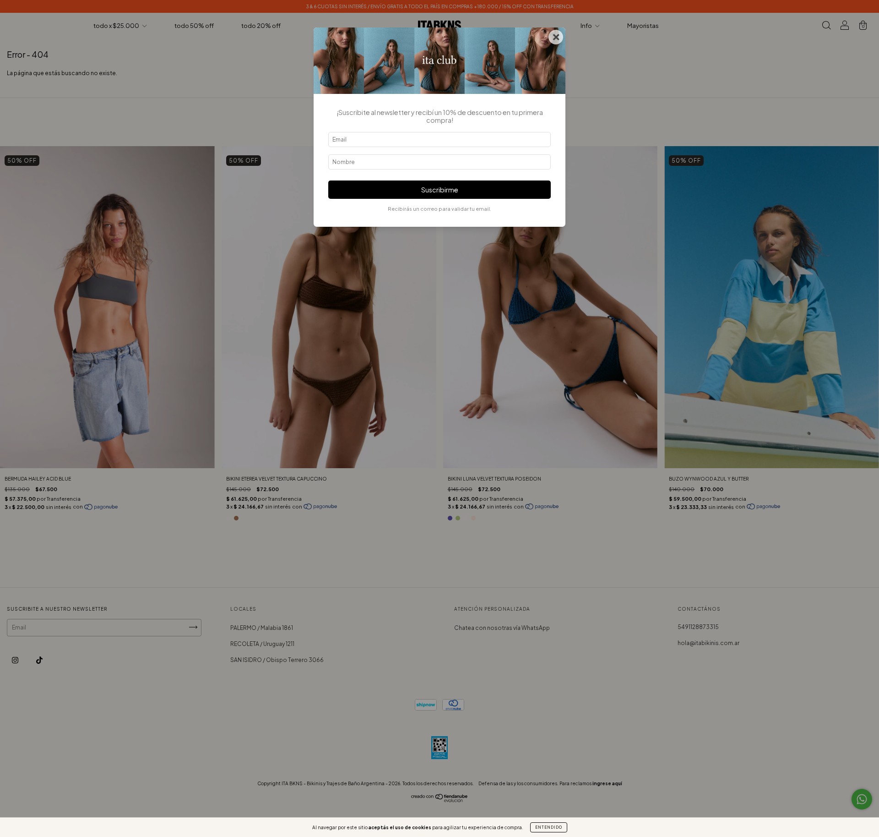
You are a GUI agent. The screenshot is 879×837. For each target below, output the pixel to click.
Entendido (548, 827)
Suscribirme (439, 190)
